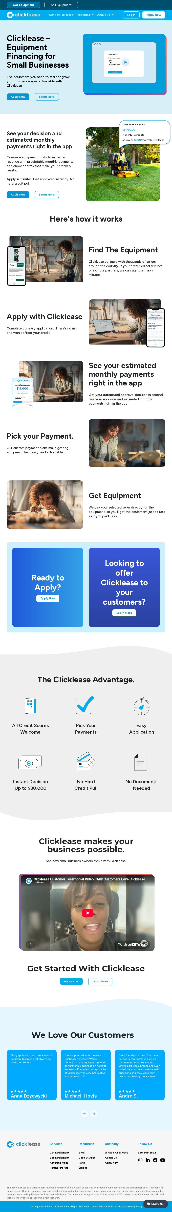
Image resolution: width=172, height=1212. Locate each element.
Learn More (47, 97)
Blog (81, 1152)
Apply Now (153, 15)
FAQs (82, 1162)
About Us (111, 1157)
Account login (59, 1162)
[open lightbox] (124, 63)
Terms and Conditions (102, 1206)
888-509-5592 (147, 1152)
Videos (83, 1167)
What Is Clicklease (60, 15)
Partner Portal (59, 1167)
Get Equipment (23, 5)
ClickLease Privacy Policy (128, 1206)
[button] (85, 15)
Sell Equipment (61, 5)
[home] (23, 15)
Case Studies (87, 1157)
